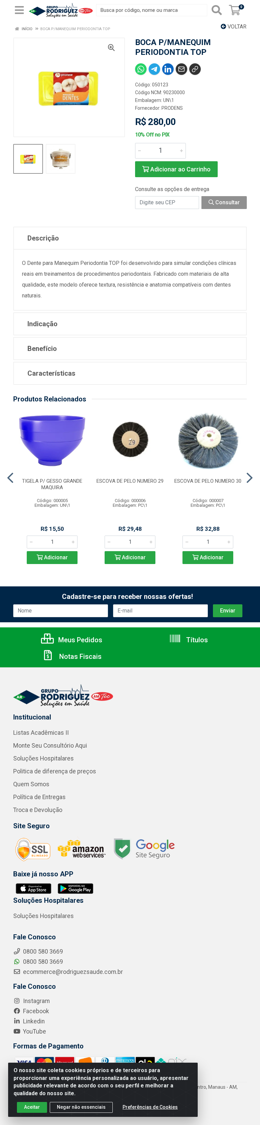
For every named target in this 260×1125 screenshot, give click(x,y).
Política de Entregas (39, 797)
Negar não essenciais (81, 1107)
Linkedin (33, 1021)
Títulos (196, 640)
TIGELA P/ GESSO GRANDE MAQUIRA (52, 484)
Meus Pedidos (79, 640)
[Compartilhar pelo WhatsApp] (141, 69)
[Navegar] (10, 478)
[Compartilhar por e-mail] (181, 69)
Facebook (35, 1011)
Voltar (236, 26)
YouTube (34, 1031)
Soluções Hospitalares (43, 758)
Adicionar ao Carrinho (180, 169)
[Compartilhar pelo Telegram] (154, 69)
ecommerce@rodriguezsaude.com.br (72, 971)
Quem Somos (31, 784)
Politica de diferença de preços (54, 771)
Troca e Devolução (37, 810)
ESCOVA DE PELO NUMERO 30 (207, 481)
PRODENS (172, 108)
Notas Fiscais (80, 656)
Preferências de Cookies (150, 1107)
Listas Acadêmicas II (41, 732)
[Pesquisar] (217, 10)
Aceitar (32, 1107)
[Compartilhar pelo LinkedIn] (168, 69)
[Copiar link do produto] (195, 69)
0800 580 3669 (42, 961)
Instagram (36, 1001)
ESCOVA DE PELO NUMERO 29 (130, 481)
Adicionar (55, 557)
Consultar (227, 202)
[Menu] (19, 10)
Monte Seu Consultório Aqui (50, 745)
